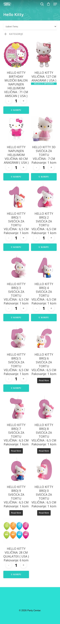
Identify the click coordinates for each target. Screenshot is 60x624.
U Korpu (16, 110)
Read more (44, 380)
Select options (44, 84)
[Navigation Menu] (55, 4)
